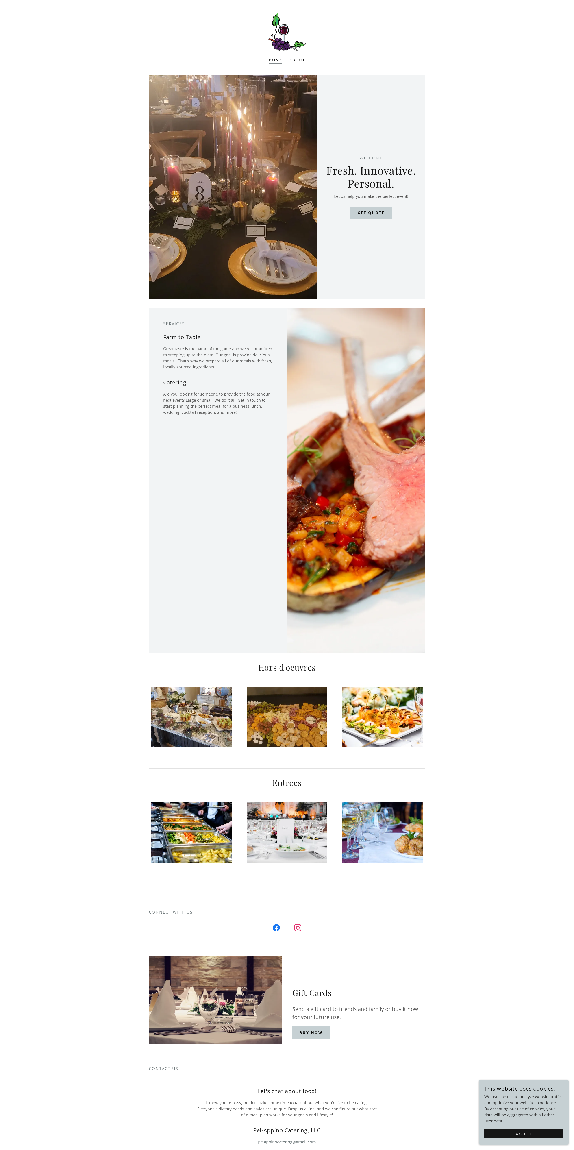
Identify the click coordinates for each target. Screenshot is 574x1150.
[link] (286, 31)
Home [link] (276, 59)
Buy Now (311, 1032)
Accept (524, 1134)
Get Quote (371, 212)
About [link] (297, 59)
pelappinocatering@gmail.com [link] (287, 1142)
